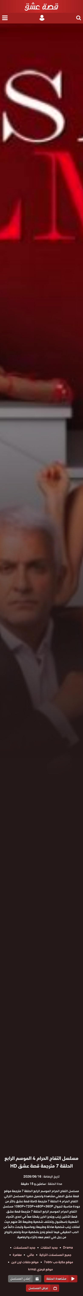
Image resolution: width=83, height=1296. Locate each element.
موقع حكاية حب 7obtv (58, 1262)
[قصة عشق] (41, 6)
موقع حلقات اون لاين (25, 1262)
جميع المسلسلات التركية (55, 1254)
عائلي (30, 1254)
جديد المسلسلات (24, 1247)
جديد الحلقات (49, 1247)
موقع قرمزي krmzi (40, 1269)
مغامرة (17, 1254)
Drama (68, 1247)
